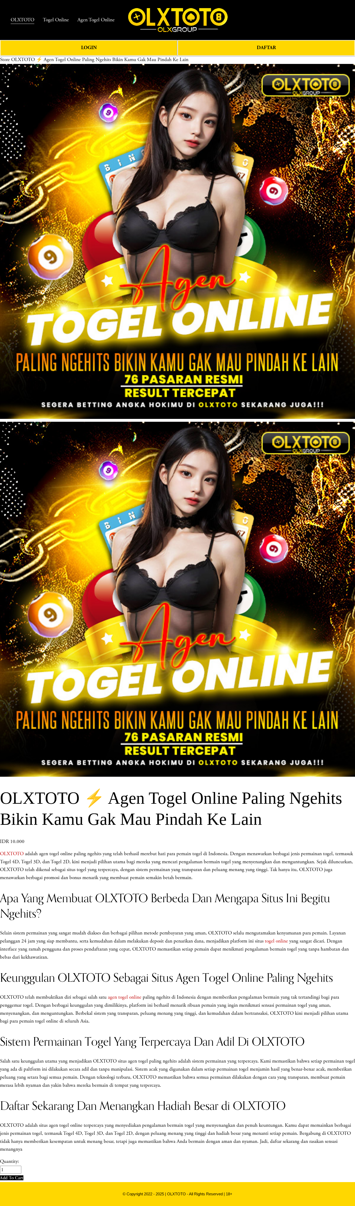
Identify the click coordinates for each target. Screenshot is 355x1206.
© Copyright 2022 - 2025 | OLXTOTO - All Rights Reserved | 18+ (177, 1194)
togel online (276, 941)
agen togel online (124, 997)
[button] (11, 1177)
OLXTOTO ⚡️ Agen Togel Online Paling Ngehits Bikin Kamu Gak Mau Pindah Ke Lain (99, 59)
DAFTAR (266, 48)
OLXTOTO (12, 854)
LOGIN (89, 48)
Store (5, 59)
